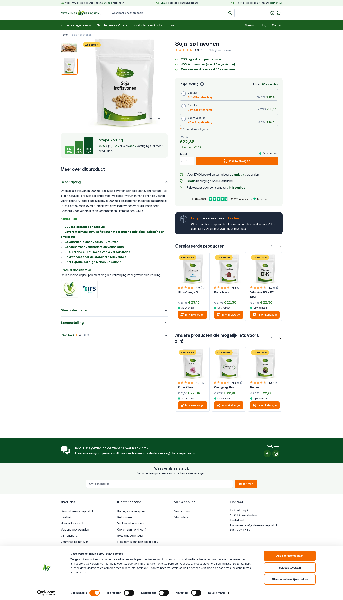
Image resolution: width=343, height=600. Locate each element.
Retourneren (125, 517)
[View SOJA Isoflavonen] (69, 66)
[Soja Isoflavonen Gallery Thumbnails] (69, 57)
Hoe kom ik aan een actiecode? (137, 542)
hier (216, 228)
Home (64, 34)
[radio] (229, 95)
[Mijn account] (272, 13)
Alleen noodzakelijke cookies (289, 579)
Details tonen (216, 592)
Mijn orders (181, 517)
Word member (200, 224)
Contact (277, 25)
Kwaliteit (66, 517)
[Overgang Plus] (228, 364)
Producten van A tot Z (148, 25)
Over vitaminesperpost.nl (77, 511)
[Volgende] (159, 118)
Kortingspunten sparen (131, 511)
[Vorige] (151, 118)
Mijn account (182, 511)
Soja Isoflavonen (82, 34)
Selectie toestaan (290, 567)
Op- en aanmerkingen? (132, 529)
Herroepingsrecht (72, 523)
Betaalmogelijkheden (130, 535)
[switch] (129, 593)
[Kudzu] (265, 364)
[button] (203, 50)
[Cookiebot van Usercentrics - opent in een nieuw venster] (46, 593)
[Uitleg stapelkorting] (202, 84)
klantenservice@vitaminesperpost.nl (172, 453)
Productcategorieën (74, 25)
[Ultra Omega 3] (192, 269)
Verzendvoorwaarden (75, 529)
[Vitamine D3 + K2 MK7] (265, 269)
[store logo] (78, 13)
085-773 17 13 (240, 530)
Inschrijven (246, 484)
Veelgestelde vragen (130, 523)
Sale (171, 25)
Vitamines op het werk (75, 542)
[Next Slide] (279, 246)
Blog (263, 25)
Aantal (183, 154)
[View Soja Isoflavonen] (69, 47)
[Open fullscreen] (124, 83)
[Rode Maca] (228, 269)
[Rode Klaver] (192, 364)
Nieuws (250, 25)
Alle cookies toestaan (289, 555)
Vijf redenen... (69, 535)
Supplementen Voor (110, 25)
